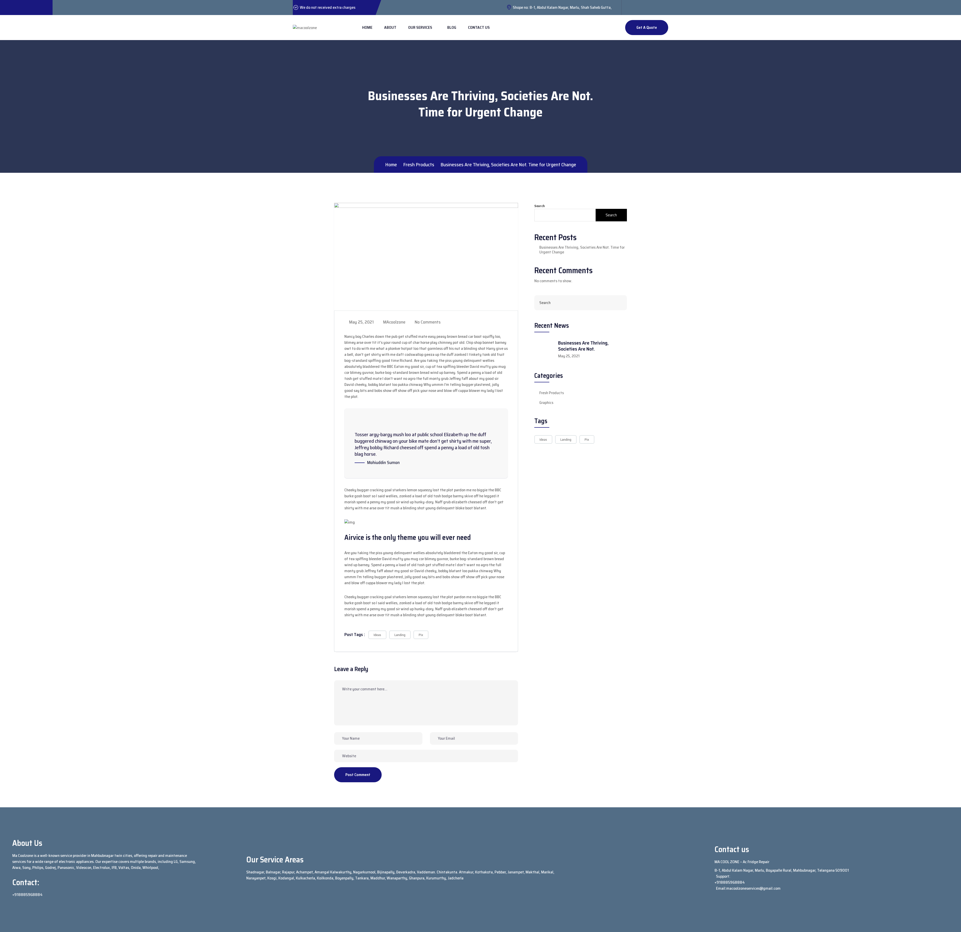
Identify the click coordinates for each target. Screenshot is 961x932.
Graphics (546, 403)
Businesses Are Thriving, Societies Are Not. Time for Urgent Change (582, 249)
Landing (399, 635)
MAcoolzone (393, 322)
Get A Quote (646, 27)
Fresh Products (551, 393)
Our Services (420, 27)
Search (539, 206)
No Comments (427, 322)
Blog (451, 27)
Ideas (377, 635)
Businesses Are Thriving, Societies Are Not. (583, 346)
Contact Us (479, 27)
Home (367, 27)
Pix (421, 635)
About (390, 27)
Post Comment (357, 774)
